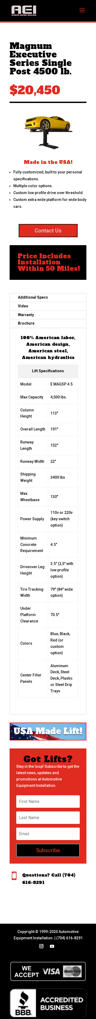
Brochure (26, 323)
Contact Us (48, 230)
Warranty (26, 315)
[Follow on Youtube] (52, 946)
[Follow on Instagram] (41, 946)
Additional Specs (33, 297)
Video (23, 306)
